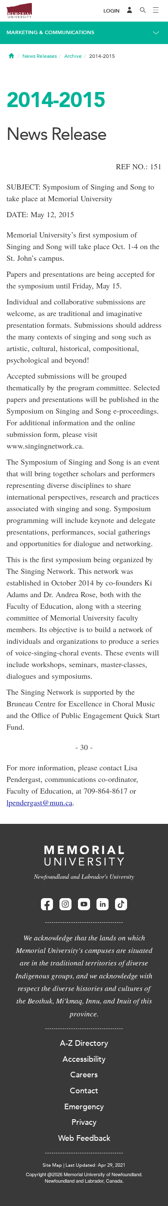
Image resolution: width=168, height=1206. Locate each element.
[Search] (143, 10)
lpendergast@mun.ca (39, 802)
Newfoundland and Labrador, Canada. (84, 1180)
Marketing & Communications (50, 32)
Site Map (52, 1165)
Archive (73, 56)
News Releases (39, 56)
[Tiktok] (121, 904)
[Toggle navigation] (156, 11)
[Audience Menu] (129, 10)
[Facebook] (47, 904)
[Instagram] (65, 904)
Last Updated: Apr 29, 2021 (95, 1165)
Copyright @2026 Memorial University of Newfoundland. (84, 1174)
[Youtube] (84, 904)
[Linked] (102, 904)
